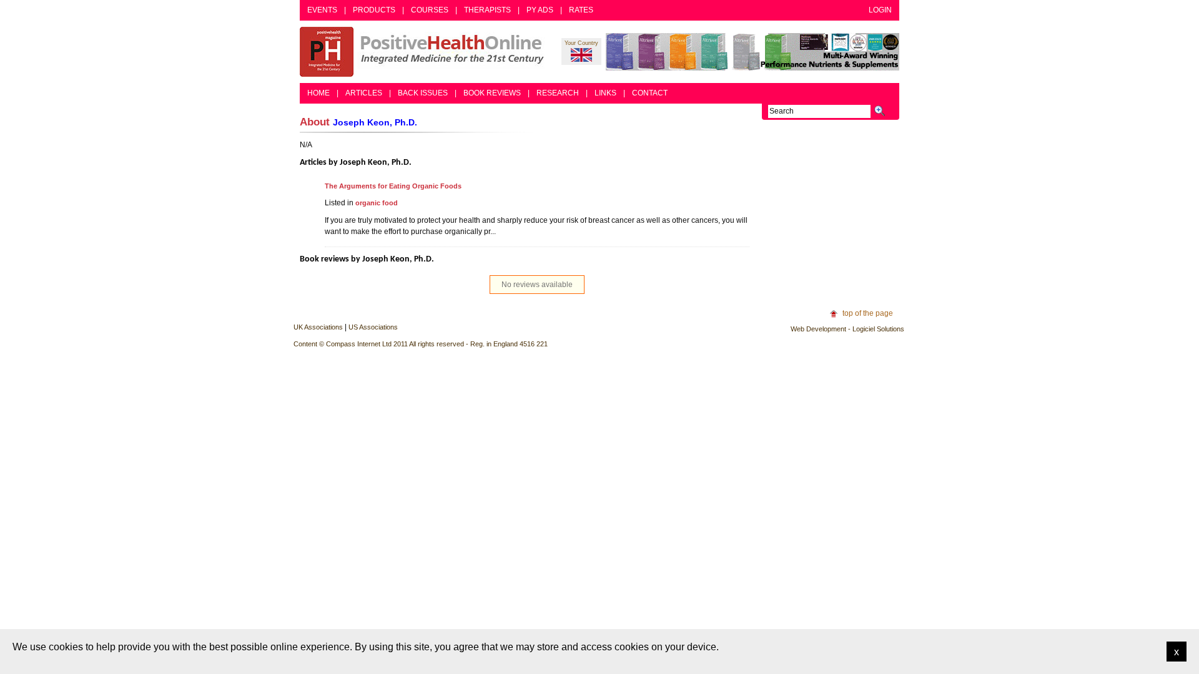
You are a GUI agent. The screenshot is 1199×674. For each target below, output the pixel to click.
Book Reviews (492, 93)
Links (605, 93)
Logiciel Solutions (878, 329)
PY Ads (539, 10)
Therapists (487, 10)
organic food (376, 203)
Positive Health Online (425, 52)
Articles (363, 93)
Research (557, 93)
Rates (581, 10)
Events (322, 10)
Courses (429, 10)
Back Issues (423, 93)
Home (318, 93)
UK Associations (318, 327)
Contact (650, 93)
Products (374, 10)
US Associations (373, 327)
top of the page (867, 313)
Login (880, 10)
